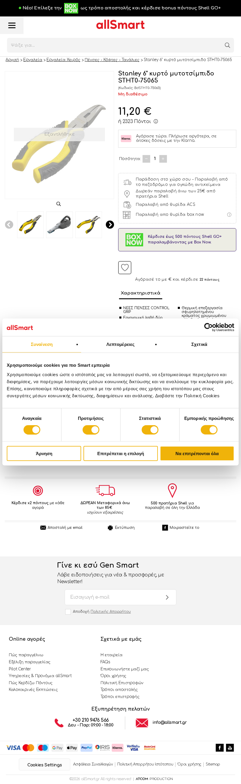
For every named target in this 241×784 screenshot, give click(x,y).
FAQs (105, 662)
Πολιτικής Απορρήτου (111, 612)
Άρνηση (44, 453)
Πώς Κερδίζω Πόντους (31, 683)
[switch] (91, 430)
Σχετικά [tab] (199, 344)
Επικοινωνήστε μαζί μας (125, 669)
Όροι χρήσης (113, 676)
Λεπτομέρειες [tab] (120, 344)
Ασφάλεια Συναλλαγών (93, 764)
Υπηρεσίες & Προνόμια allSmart (40, 676)
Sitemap (213, 764)
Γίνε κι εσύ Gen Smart (110, 572)
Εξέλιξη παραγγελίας (30, 662)
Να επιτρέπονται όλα (197, 453)
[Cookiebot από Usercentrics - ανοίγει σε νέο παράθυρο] (208, 327)
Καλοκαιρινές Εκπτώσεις (33, 690)
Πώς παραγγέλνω (26, 655)
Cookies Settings (44, 765)
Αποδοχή (102, 612)
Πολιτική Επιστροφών (122, 683)
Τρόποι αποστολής (119, 690)
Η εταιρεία (111, 655)
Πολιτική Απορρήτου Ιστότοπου (145, 764)
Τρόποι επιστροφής (120, 697)
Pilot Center (20, 669)
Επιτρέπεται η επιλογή (120, 453)
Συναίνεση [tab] (42, 344)
